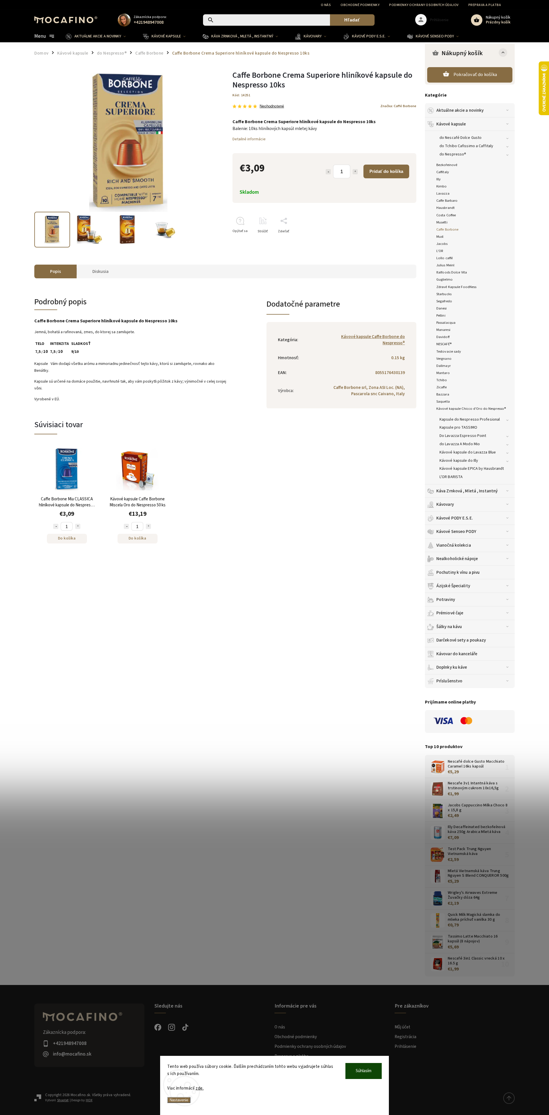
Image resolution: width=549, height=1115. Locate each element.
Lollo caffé (444, 258)
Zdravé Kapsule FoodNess (456, 286)
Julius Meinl (445, 265)
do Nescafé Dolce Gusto (460, 138)
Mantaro (443, 372)
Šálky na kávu (449, 627)
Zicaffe (441, 387)
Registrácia (405, 1037)
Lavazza (442, 193)
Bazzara (442, 394)
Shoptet (63, 1100)
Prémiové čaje (449, 613)
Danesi (441, 308)
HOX (89, 1100)
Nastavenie (179, 1100)
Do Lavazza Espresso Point (462, 436)
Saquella (443, 401)
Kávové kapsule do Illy (458, 460)
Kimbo (441, 186)
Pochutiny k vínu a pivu (458, 572)
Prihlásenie (405, 1046)
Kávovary (445, 504)
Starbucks (443, 294)
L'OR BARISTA (451, 477)
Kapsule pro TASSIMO (458, 427)
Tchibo (441, 380)
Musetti (441, 222)
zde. (200, 1088)
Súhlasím (363, 1071)
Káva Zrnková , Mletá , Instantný (467, 491)
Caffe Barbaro (447, 200)
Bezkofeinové (446, 164)
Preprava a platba (484, 5)
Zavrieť (397, 241)
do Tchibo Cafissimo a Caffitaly (466, 146)
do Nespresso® (452, 154)
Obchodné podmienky (360, 5)
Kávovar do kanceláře (456, 654)
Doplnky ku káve (451, 667)
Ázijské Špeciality (453, 586)
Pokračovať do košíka (475, 74)
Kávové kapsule (451, 124)
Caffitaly (442, 172)
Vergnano (443, 358)
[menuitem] (100, 36)
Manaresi (443, 329)
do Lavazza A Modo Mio (459, 444)
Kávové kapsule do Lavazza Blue (467, 452)
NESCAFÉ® (443, 344)
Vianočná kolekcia (453, 545)
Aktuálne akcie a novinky (460, 110)
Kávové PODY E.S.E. (454, 518)
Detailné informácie (249, 139)
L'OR (439, 250)
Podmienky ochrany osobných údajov (424, 5)
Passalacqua (445, 322)
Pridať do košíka (386, 171)
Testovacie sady (448, 351)
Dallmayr (443, 365)
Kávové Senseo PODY (456, 531)
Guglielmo (444, 279)
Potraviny (445, 599)
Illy (438, 179)
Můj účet (402, 1027)
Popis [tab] (55, 271)
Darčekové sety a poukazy (461, 640)
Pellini (440, 315)
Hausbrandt (445, 207)
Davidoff (442, 336)
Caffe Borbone (447, 229)
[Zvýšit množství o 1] (77, 526)
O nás (326, 5)
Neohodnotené (272, 106)
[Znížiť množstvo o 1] (328, 171)
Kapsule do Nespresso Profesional (469, 419)
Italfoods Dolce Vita (451, 272)
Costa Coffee (446, 215)
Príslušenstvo (449, 681)
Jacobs (442, 243)
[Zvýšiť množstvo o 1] (355, 171)
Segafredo (444, 301)
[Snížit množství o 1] (55, 526)
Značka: (398, 106)
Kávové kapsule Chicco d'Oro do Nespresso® (471, 408)
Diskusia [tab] (100, 271)
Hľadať (352, 19)
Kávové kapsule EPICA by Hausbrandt (471, 468)
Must (439, 236)
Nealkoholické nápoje (457, 558)
